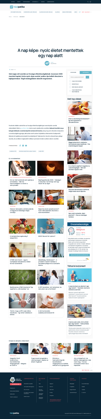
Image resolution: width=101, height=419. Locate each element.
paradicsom (41, 206)
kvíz (70, 283)
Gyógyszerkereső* (55, 378)
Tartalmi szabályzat (14, 396)
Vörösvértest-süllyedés (28, 383)
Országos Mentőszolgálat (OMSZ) (27, 151)
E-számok (84, 392)
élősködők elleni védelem (30, 12)
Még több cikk (85, 370)
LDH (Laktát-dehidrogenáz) (29, 386)
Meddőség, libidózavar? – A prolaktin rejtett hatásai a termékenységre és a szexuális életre (49, 262)
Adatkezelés (12, 394)
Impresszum (12, 388)
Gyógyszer (73, 72)
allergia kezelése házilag (45, 12)
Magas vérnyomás (66, 12)
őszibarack (71, 116)
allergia (57, 12)
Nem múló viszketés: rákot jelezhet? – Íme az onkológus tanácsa (78, 215)
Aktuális (13, 1)
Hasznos (42, 1)
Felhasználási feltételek (14, 391)
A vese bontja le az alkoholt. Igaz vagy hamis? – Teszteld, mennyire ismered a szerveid (79, 288)
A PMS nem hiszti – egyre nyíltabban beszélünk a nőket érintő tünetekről (20, 261)
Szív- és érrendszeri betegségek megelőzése (21, 177)
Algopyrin (51, 383)
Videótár (83, 386)
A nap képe (41, 151)
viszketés (71, 211)
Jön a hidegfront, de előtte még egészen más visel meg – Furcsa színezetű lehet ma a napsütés (82, 361)
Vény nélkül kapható (77, 87)
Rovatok (18, 1)
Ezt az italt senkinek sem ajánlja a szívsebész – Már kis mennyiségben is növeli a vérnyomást (22, 182)
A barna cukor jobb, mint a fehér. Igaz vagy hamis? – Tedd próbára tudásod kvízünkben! (79, 323)
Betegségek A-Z (35, 1)
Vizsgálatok (72, 386)
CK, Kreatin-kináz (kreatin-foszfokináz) (29, 393)
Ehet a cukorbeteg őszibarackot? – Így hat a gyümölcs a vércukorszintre (79, 120)
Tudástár (83, 389)
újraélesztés (13, 151)
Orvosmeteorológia (16, 12)
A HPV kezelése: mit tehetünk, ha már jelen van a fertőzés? (49, 288)
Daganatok (55, 355)
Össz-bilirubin (26, 389)
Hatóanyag (86, 72)
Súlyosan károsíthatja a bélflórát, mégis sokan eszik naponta (79, 190)
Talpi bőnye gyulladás (41, 394)
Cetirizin (51, 386)
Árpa (40, 383)
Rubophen (52, 395)
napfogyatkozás (42, 177)
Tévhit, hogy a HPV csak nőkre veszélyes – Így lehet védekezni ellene (21, 312)
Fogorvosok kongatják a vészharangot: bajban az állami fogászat (39, 360)
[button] (29, 379)
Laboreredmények (50, 1)
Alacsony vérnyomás (41, 390)
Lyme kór (76, 12)
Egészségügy (13, 355)
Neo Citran (52, 389)
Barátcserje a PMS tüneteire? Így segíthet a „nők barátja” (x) (21, 288)
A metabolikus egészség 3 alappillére (19, 237)
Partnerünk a (80, 260)
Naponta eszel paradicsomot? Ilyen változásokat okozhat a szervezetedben (48, 210)
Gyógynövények (73, 389)
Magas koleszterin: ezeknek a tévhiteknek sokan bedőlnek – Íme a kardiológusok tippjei (79, 144)
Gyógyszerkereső (26, 1)
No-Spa (51, 392)
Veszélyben (12, 206)
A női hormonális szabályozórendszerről (46, 312)
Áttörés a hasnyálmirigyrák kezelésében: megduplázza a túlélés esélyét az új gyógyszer (61, 361)
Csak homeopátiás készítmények (77, 91)
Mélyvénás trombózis (41, 398)
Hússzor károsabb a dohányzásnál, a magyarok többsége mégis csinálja (22, 210)
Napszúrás (41, 386)
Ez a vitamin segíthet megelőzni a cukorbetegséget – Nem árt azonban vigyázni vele (79, 167)
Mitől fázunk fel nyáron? (46, 236)
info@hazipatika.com (87, 413)
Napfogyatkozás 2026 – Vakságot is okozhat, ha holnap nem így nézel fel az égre (49, 181)
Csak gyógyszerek (77, 81)
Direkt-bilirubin (27, 396)
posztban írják (25, 128)
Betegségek (72, 383)
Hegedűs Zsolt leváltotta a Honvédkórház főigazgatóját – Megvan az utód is (18, 361)
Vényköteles (75, 84)
